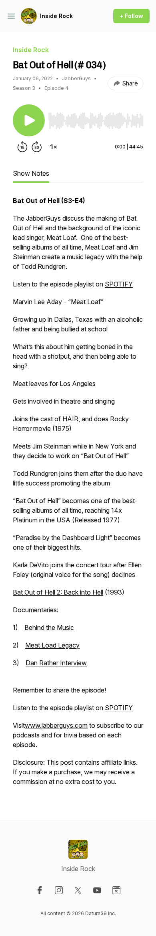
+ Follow (131, 15)
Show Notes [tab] (31, 173)
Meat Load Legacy (52, 645)
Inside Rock (56, 15)
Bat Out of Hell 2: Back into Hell (58, 592)
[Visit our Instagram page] (59, 890)
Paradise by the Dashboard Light (63, 538)
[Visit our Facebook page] (40, 890)
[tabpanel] (78, 495)
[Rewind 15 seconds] (22, 146)
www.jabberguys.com (56, 725)
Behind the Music (49, 627)
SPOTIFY (119, 284)
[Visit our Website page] (116, 890)
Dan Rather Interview (56, 663)
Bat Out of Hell (37, 501)
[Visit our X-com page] (78, 890)
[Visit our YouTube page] (97, 890)
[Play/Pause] (29, 120)
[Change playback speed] (54, 146)
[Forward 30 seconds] (36, 146)
